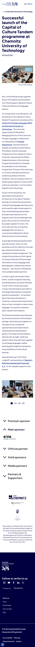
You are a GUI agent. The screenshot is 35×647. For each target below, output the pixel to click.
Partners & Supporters (15, 476)
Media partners (17, 465)
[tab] (12, 403)
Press (5, 602)
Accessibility (7, 638)
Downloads (7, 605)
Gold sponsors (17, 457)
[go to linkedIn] (18, 582)
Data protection (8, 641)
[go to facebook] (13, 582)
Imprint (18, 641)
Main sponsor (16, 429)
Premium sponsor (19, 421)
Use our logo (7, 609)
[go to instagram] (4, 582)
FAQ (4, 612)
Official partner (18, 448)
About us (6, 598)
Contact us (7, 588)
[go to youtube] (9, 582)
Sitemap (17, 638)
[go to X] (23, 582)
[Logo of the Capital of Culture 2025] (10, 3)
